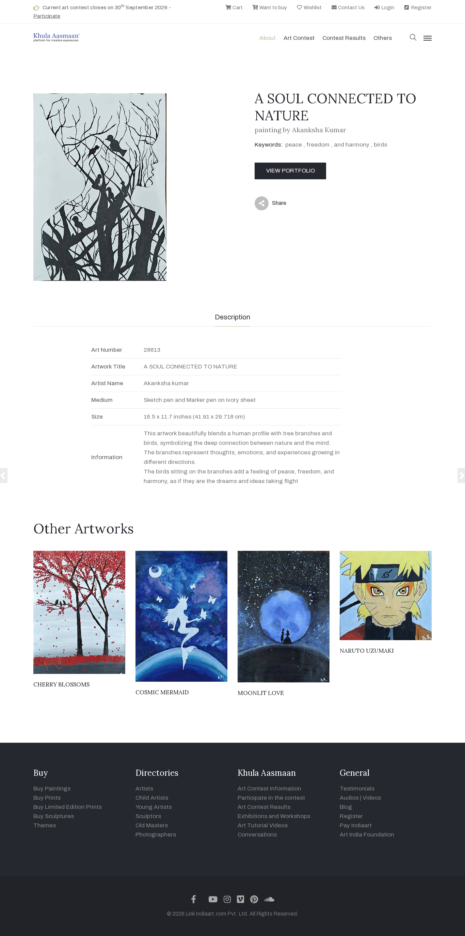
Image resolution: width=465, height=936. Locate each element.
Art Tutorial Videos (263, 825)
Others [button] (382, 38)
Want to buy (272, 7)
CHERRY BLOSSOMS (61, 684)
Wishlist (312, 7)
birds (380, 144)
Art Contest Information (269, 788)
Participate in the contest (271, 798)
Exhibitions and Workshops (274, 816)
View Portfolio (290, 170)
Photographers (155, 834)
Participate (47, 16)
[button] (413, 38)
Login (387, 7)
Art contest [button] (299, 38)
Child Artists (151, 798)
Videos (372, 798)
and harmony (352, 144)
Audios (349, 798)
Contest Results (344, 38)
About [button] (267, 38)
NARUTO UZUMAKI (367, 650)
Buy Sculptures (53, 816)
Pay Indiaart (356, 825)
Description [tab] (232, 317)
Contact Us (351, 7)
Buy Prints (47, 798)
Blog (346, 807)
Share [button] (273, 204)
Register (421, 7)
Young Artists (153, 807)
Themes (44, 825)
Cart (237, 7)
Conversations (257, 834)
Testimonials (357, 788)
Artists (144, 788)
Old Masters (151, 825)
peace (293, 144)
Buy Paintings (51, 788)
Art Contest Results (264, 807)
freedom (318, 144)
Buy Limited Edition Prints (67, 807)
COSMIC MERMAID (162, 692)
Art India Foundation (367, 834)
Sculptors (148, 816)
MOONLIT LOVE (261, 693)
